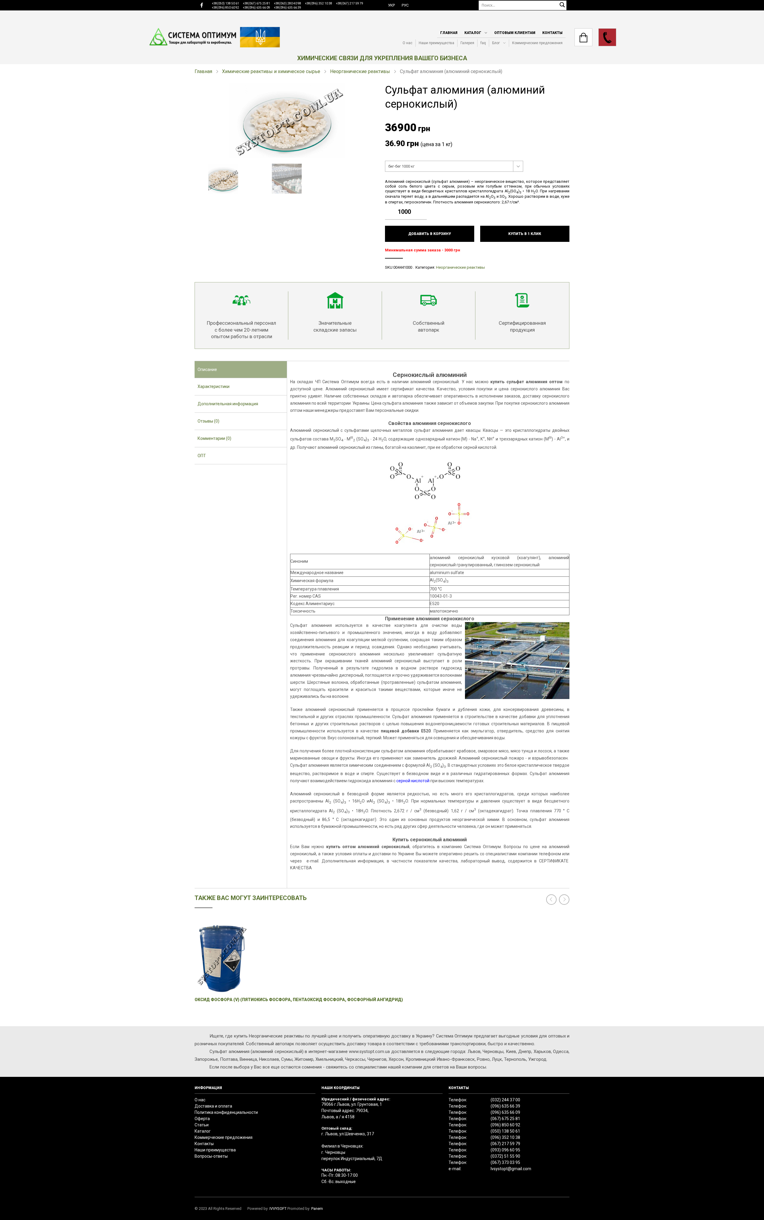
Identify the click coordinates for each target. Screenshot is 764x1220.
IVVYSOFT (277, 1208)
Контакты (552, 33)
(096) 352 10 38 (505, 1137)
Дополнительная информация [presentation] (228, 403)
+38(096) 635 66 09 (256, 7)
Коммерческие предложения (537, 43)
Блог (496, 43)
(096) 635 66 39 (505, 1106)
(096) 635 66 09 (505, 1112)
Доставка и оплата (213, 1106)
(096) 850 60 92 (505, 1124)
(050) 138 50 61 (505, 1131)
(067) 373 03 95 (505, 1162)
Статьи (202, 1124)
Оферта (202, 1118)
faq (483, 43)
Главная (449, 33)
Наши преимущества (436, 43)
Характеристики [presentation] (213, 386)
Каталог (472, 33)
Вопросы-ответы (211, 1156)
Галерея (467, 43)
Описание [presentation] (207, 369)
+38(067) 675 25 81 (256, 3)
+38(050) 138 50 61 (225, 3)
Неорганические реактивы (360, 71)
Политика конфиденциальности (226, 1112)
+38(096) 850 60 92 (225, 7)
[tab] (241, 369)
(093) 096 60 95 (505, 1150)
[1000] (424, 207)
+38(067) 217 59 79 (349, 3)
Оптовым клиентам (514, 33)
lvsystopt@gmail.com (511, 1168)
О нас (407, 43)
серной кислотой (412, 780)
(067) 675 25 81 (505, 1118)
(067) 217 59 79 (505, 1143)
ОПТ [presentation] (202, 455)
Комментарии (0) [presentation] (214, 438)
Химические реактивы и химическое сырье (271, 71)
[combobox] (454, 166)
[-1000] (424, 216)
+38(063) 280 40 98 (287, 3)
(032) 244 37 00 (505, 1099)
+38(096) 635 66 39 (287, 7)
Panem (317, 1208)
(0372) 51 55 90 (505, 1156)
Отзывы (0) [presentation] (208, 421)
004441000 (402, 267)
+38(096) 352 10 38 (318, 3)
